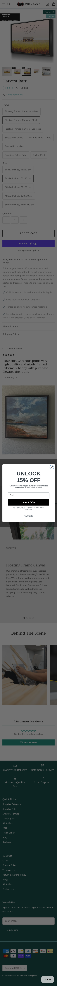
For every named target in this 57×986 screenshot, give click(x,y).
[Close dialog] (52, 467)
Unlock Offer (28, 502)
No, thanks (28, 517)
